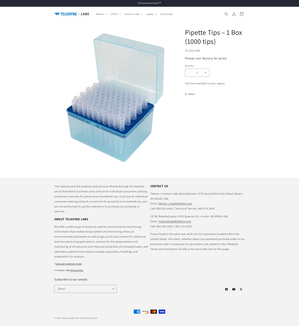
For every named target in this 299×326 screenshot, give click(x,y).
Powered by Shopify (89, 318)
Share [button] (191, 94)
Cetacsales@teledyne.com (174, 221)
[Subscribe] (112, 289)
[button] (101, 14)
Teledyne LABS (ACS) (70, 318)
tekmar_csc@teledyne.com (175, 203)
